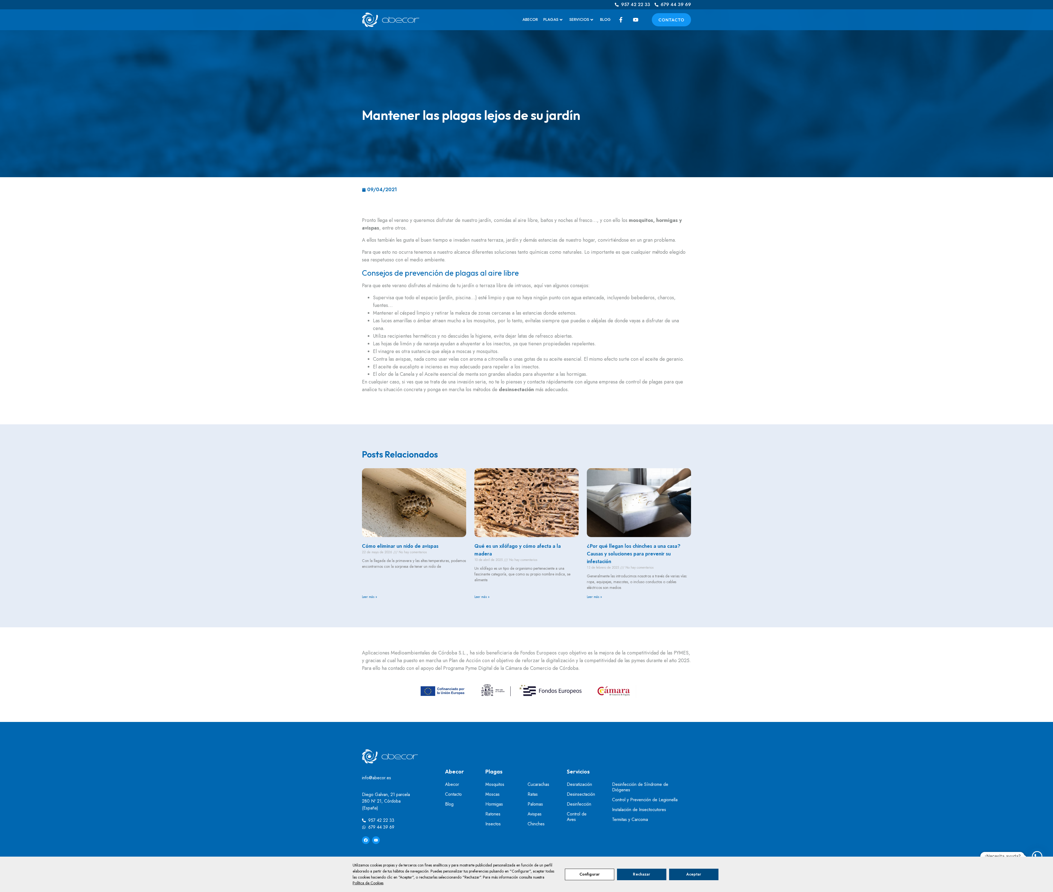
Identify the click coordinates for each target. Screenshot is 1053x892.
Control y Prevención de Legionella (645, 800)
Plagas (550, 19)
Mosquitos (494, 784)
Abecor (530, 19)
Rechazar (641, 874)
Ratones (492, 814)
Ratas (533, 794)
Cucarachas (538, 784)
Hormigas (494, 804)
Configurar (589, 874)
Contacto (453, 794)
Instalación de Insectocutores (639, 809)
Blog (605, 19)
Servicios (579, 19)
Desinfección (579, 804)
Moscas (492, 794)
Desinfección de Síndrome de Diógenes (640, 787)
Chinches (536, 824)
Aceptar (693, 874)
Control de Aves (577, 816)
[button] (1037, 856)
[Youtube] (376, 840)
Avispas (535, 814)
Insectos (493, 824)
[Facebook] (366, 840)
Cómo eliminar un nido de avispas (400, 546)
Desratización (579, 784)
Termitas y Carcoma (630, 819)
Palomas (535, 804)
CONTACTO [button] (671, 19)
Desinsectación (581, 794)
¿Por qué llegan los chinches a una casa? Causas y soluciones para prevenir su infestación (633, 554)
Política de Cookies (368, 883)
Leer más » (369, 596)
